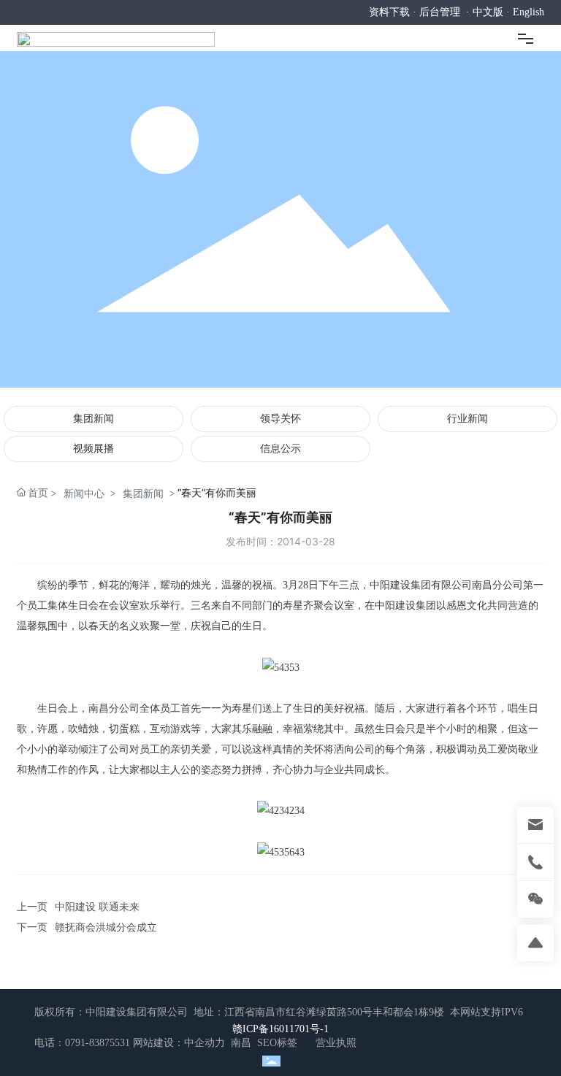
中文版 (488, 12)
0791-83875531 (97, 1042)
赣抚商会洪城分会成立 (106, 927)
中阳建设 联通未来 (97, 907)
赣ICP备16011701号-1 (280, 1028)
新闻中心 (84, 493)
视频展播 (93, 448)
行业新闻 (467, 418)
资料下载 (389, 12)
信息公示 (280, 448)
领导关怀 (280, 418)
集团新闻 (93, 418)
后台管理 (439, 12)
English (528, 12)
